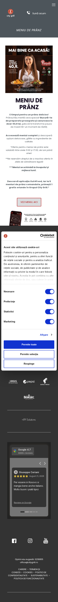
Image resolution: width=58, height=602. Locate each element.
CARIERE (22, 569)
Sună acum (39, 13)
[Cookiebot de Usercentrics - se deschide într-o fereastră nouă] (41, 236)
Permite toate (29, 344)
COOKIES (28, 572)
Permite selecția (29, 354)
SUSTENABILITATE (39, 575)
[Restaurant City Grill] (10, 13)
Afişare (44, 334)
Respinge (29, 363)
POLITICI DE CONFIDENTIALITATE (27, 574)
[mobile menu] (53, 5)
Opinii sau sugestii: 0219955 (29, 559)
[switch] (49, 301)
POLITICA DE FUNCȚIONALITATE (29, 578)
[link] (13, 381)
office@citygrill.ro (29, 562)
